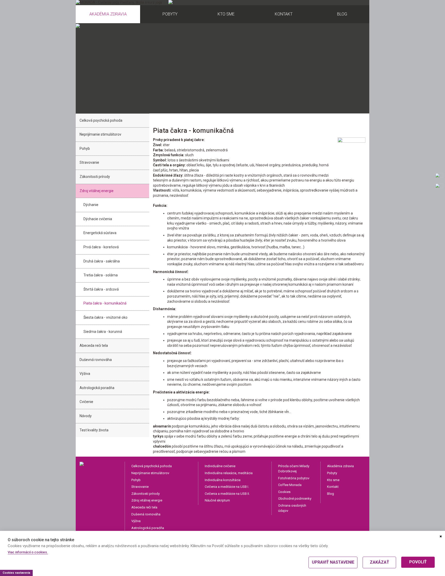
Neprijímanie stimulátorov (100, 134)
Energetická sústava (99, 233)
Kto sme (333, 480)
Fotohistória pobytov (293, 478)
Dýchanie (90, 205)
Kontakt (333, 487)
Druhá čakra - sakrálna (101, 261)
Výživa (85, 374)
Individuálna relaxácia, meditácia (229, 473)
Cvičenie (86, 402)
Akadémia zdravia (340, 466)
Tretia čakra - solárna (100, 275)
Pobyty (332, 473)
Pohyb (85, 148)
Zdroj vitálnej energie (97, 191)
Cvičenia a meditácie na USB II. (227, 494)
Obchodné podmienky (294, 498)
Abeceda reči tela (94, 345)
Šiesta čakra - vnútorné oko (105, 317)
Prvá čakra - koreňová (101, 247)
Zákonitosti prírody (95, 177)
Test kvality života (94, 430)
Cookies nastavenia (16, 572)
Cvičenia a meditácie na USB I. (227, 487)
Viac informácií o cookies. (28, 552)
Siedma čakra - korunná (102, 332)
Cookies (284, 492)
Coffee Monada (290, 485)
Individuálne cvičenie (220, 466)
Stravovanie (89, 162)
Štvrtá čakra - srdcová (101, 289)
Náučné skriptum (217, 500)
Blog (330, 494)
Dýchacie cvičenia (97, 219)
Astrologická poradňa (97, 388)
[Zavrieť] (440, 536)
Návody (86, 416)
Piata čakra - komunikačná (104, 303)
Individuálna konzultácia (223, 480)
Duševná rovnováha (96, 360)
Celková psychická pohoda (101, 120)
